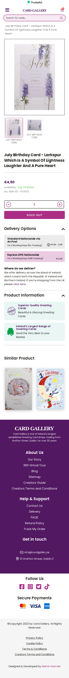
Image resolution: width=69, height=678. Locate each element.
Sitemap (35, 477)
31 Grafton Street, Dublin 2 (37, 559)
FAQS (34, 517)
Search (61, 18)
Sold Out (34, 215)
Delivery (34, 512)
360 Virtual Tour (34, 465)
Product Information (24, 295)
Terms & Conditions (34, 649)
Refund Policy (34, 523)
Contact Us (34, 506)
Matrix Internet (51, 666)
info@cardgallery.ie (37, 552)
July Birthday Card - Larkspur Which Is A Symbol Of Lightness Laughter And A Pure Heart (34, 160)
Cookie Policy (34, 643)
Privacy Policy (34, 638)
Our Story (34, 459)
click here (19, 284)
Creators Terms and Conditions (34, 488)
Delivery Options (20, 228)
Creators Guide (34, 483)
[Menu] (7, 10)
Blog (34, 471)
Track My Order (34, 529)
